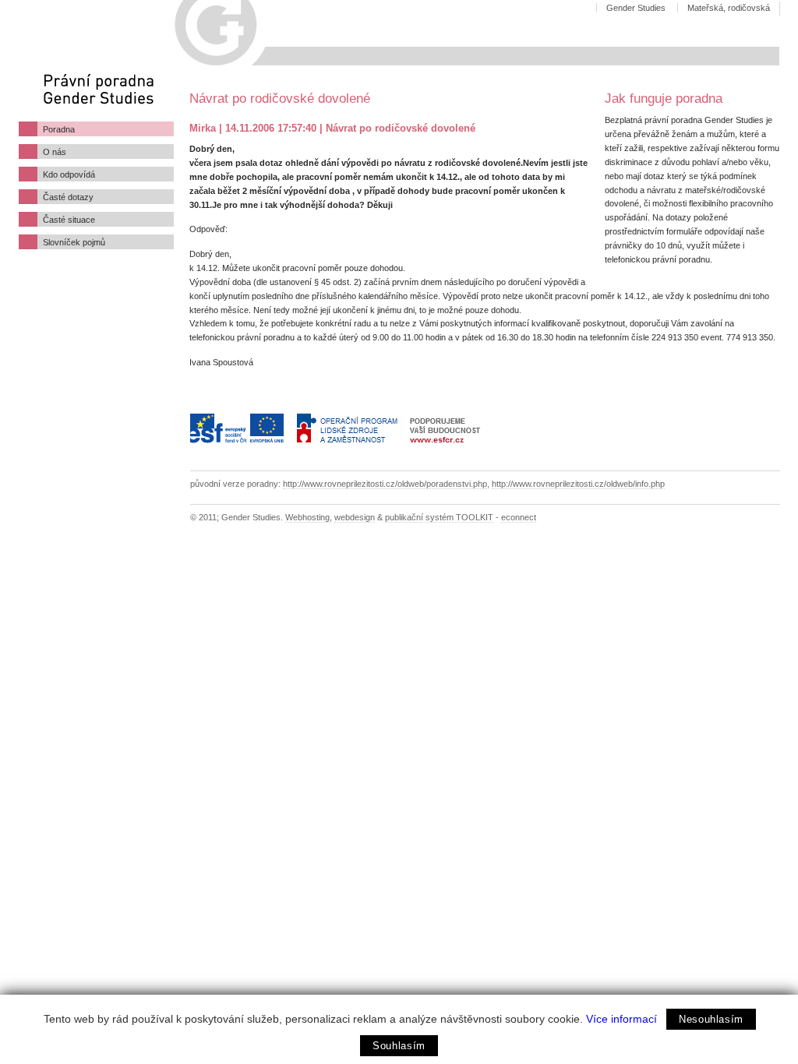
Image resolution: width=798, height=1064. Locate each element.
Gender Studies (636, 7)
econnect (518, 517)
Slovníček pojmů (74, 242)
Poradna (59, 129)
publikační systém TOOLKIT (439, 517)
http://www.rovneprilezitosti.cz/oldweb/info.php (578, 483)
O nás (54, 152)
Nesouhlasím (711, 1019)
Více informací (621, 1019)
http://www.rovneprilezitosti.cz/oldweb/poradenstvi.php (385, 483)
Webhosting (307, 517)
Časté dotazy (68, 197)
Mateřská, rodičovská (728, 7)
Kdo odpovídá (69, 174)
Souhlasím (399, 1046)
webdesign (354, 517)
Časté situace (69, 219)
